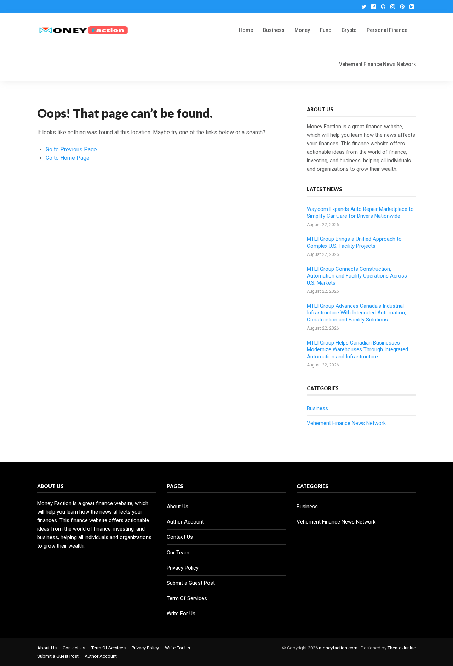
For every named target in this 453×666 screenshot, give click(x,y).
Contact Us (180, 537)
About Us (177, 506)
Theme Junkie (402, 647)
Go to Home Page (68, 158)
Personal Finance (387, 30)
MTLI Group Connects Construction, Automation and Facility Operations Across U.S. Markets (357, 276)
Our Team (178, 552)
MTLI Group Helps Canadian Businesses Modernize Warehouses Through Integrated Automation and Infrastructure (357, 350)
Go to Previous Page (71, 149)
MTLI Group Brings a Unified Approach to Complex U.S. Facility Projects (354, 242)
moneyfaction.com (338, 647)
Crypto (349, 30)
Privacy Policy (183, 568)
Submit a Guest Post (191, 583)
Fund (326, 30)
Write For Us (181, 613)
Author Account (185, 522)
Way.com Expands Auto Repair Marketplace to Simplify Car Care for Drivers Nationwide (360, 212)
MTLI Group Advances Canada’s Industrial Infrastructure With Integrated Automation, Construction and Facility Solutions (356, 313)
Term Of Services (187, 598)
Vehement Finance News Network (377, 64)
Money (302, 30)
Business (274, 30)
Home (246, 30)
